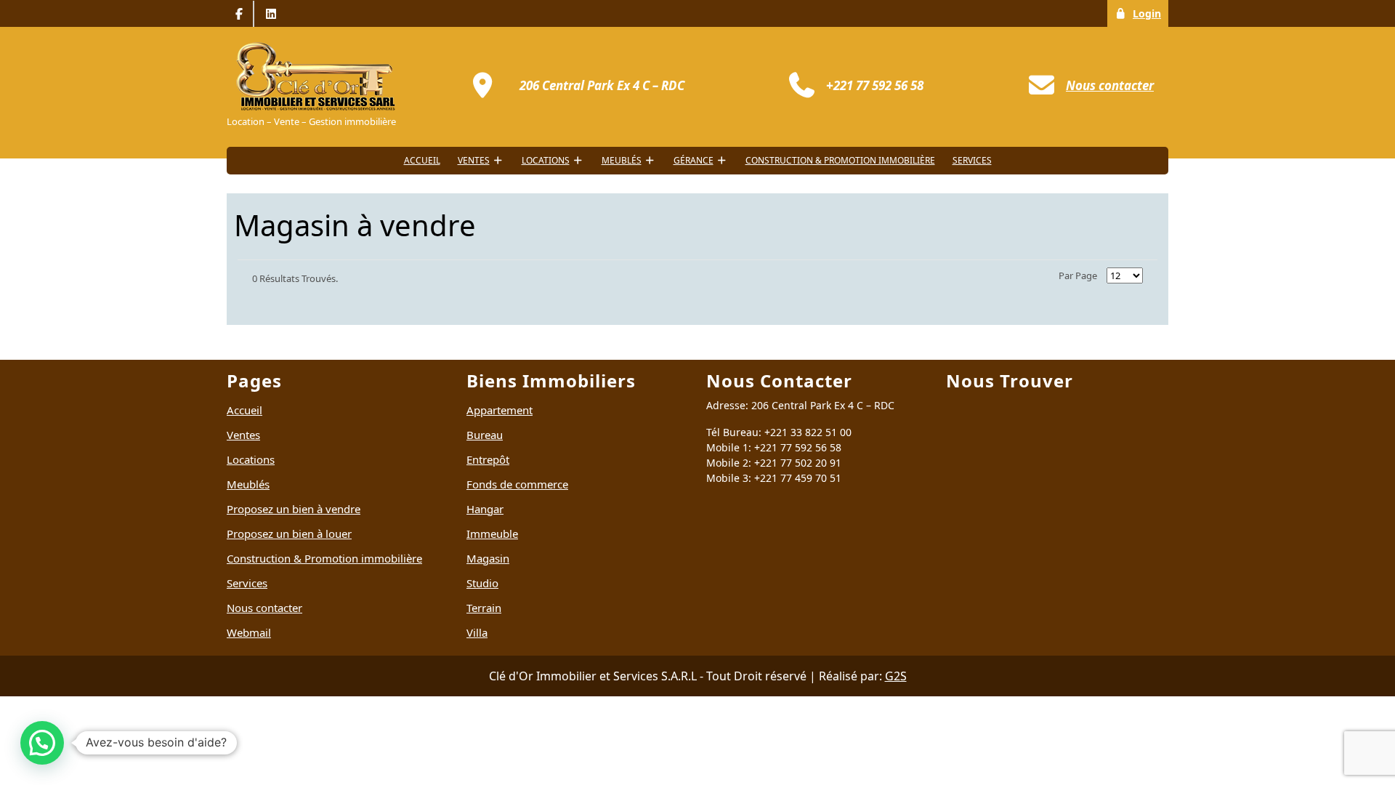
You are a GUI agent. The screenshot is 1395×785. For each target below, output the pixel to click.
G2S (896, 676)
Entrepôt (487, 459)
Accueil (422, 160)
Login (1150, 13)
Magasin (487, 558)
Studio (482, 583)
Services (972, 160)
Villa (477, 632)
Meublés (622, 160)
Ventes (474, 160)
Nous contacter (264, 607)
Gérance (693, 160)
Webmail (249, 632)
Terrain (483, 607)
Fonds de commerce (517, 484)
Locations (546, 160)
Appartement (499, 410)
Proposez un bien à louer (289, 533)
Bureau (484, 434)
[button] (42, 743)
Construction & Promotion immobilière (840, 160)
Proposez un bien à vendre (293, 509)
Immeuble (492, 533)
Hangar (485, 509)
